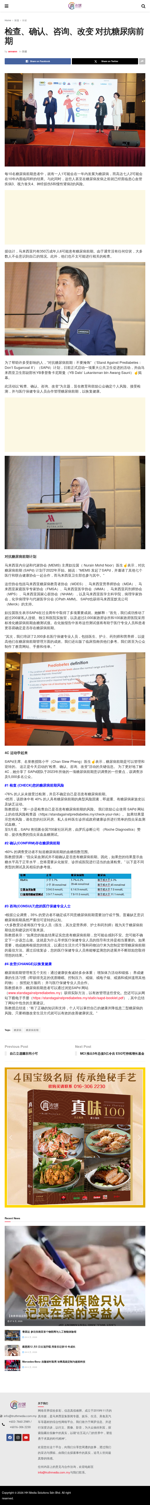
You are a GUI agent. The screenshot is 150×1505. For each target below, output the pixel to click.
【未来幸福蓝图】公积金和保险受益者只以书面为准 (38, 1316)
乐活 (16, 20)
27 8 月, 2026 (15, 1321)
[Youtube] (25, 1437)
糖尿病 (17, 1029)
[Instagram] (17, 1437)
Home (8, 20)
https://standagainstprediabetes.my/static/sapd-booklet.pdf (78, 997)
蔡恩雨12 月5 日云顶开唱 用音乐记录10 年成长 (48, 1346)
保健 (24, 20)
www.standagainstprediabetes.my (34, 992)
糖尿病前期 (32, 1029)
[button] (11, 1137)
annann (12, 51)
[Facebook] (9, 1437)
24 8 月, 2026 (30, 1337)
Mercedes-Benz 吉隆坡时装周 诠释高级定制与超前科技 (53, 1361)
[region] (75, 1137)
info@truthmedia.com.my (54, 1472)
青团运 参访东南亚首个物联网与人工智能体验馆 (49, 1331)
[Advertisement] (75, 217)
